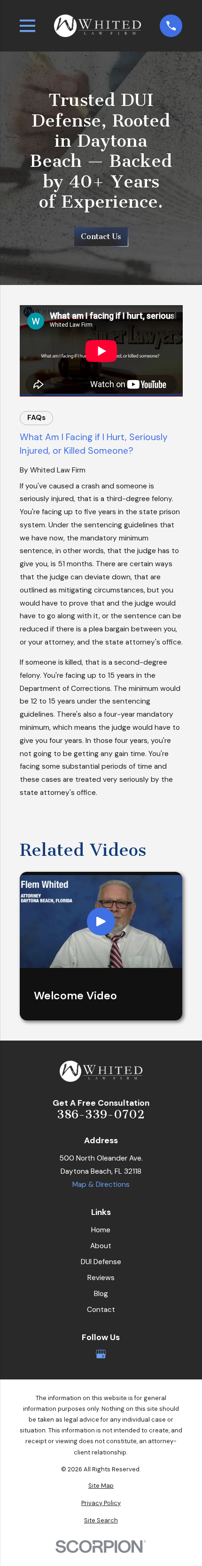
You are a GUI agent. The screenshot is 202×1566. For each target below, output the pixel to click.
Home (100, 1230)
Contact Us (101, 236)
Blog (101, 1293)
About (100, 1246)
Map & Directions (101, 1184)
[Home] (97, 25)
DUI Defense (101, 1261)
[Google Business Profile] (101, 1354)
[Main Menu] (28, 26)
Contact (101, 1309)
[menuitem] (101, 1485)
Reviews (101, 1277)
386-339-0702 (101, 1114)
